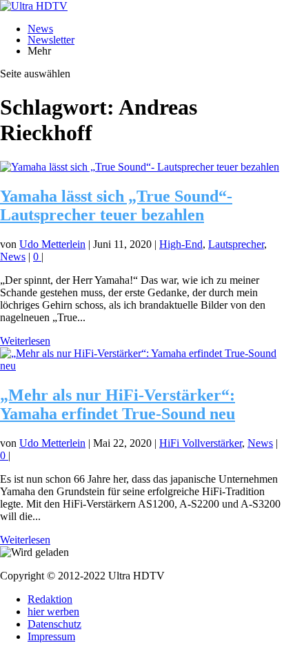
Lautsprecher (236, 244)
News (40, 29)
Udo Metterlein (52, 244)
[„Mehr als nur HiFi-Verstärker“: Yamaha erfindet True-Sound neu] (142, 366)
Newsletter (51, 40)
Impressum (51, 636)
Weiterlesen (25, 341)
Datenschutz (54, 624)
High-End (181, 244)
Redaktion (50, 599)
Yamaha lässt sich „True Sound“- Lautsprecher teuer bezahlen (116, 205)
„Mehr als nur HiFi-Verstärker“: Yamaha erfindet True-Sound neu (117, 404)
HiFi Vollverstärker (200, 443)
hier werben (53, 611)
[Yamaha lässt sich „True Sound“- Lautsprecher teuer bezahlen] (139, 167)
